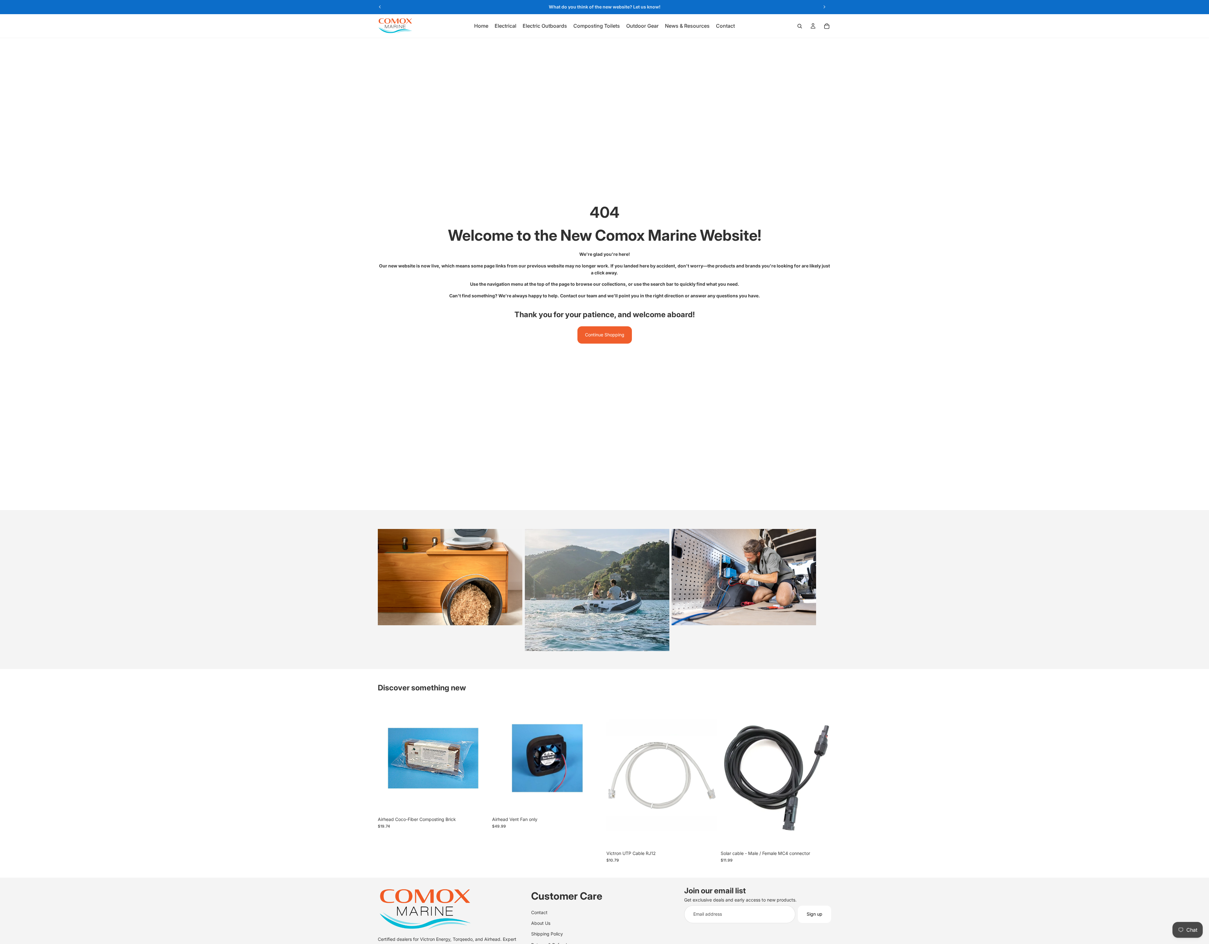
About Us (540, 923)
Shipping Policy (547, 934)
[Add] (478, 803)
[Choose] (707, 837)
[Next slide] (824, 7)
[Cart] (827, 26)
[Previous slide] (380, 7)
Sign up (814, 914)
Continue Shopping (604, 334)
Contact (539, 912)
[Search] (800, 26)
